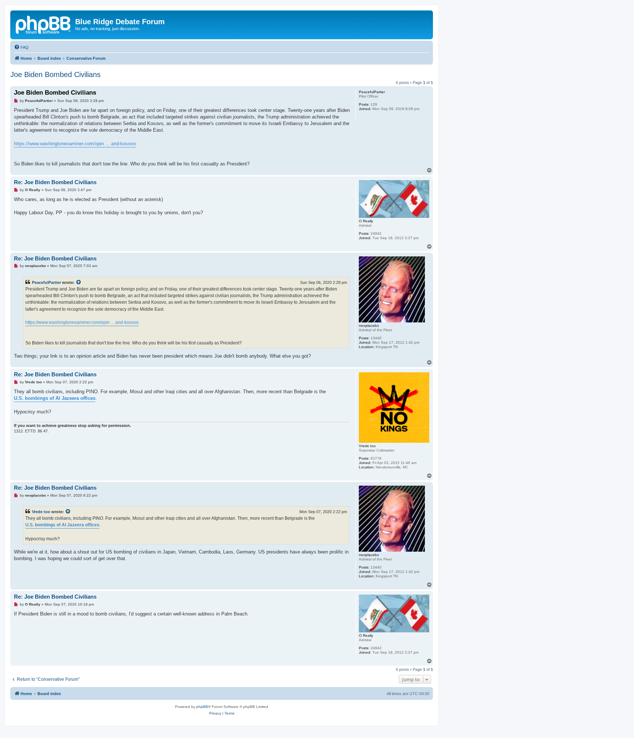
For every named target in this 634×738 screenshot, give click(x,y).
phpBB (202, 707)
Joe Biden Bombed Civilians (55, 74)
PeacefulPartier (46, 282)
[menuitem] (21, 47)
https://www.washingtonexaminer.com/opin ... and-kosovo (75, 143)
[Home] (43, 24)
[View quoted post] (79, 282)
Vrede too (41, 511)
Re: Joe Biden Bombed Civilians (55, 182)
